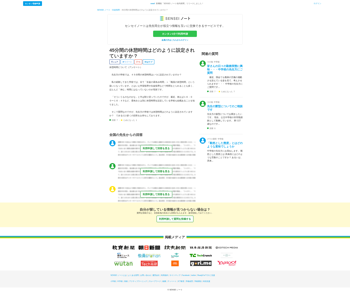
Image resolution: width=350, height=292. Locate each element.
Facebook (186, 275)
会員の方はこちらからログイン (175, 40)
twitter (193, 275)
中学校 (120, 281)
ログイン (317, 3)
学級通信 (198, 281)
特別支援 (206, 281)
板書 (164, 281)
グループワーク (154, 281)
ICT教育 (181, 281)
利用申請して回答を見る (156, 148)
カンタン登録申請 (32, 3)
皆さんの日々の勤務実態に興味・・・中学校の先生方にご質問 (225, 69)
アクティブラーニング (138, 281)
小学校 (113, 281)
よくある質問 (133, 275)
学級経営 (189, 281)
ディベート (171, 281)
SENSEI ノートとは (118, 275)
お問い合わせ (145, 275)
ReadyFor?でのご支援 (206, 275)
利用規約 (164, 275)
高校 (126, 281)
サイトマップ (175, 275)
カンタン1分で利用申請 (175, 33)
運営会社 (156, 275)
